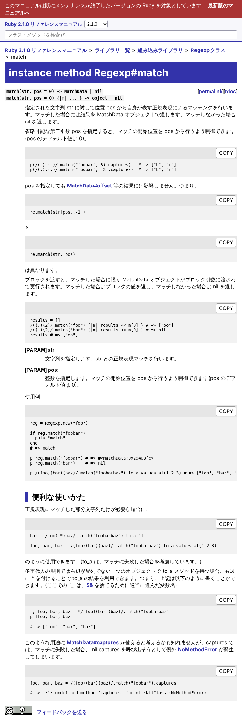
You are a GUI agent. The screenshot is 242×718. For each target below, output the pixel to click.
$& (89, 585)
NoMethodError (197, 649)
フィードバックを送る (62, 712)
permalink (210, 91)
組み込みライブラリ (160, 50)
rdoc (230, 91)
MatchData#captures (93, 642)
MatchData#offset (89, 185)
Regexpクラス (208, 50)
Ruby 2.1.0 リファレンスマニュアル (43, 24)
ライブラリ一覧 (112, 50)
